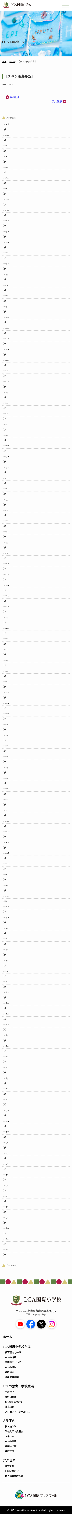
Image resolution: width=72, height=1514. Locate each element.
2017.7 (5, 1153)
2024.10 (6, 338)
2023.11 (6, 456)
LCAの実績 (10, 1441)
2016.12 (6, 1228)
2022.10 (6, 585)
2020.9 (6, 842)
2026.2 (6, 178)
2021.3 (5, 788)
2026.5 (6, 145)
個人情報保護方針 (14, 1476)
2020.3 (5, 885)
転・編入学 (10, 1426)
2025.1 (5, 306)
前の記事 (15, 97)
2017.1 (5, 1217)
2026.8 (6, 124)
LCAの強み (10, 1367)
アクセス (9, 1460)
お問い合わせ (12, 1471)
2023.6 (5, 510)
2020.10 (6, 831)
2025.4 (5, 285)
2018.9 (6, 1024)
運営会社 (9, 1466)
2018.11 (6, 1003)
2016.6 (6, 1239)
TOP (4, 61)
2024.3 (5, 413)
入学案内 (9, 1421)
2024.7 (5, 370)
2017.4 (5, 1185)
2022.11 (6, 574)
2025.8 (6, 242)
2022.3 (5, 660)
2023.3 (5, 542)
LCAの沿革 (10, 1357)
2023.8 (5, 488)
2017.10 (6, 1131)
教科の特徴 (10, 1397)
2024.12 (6, 317)
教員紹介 (9, 1406)
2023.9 (5, 478)
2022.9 (6, 595)
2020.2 (6, 896)
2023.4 (5, 531)
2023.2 (5, 553)
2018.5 (5, 1056)
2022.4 (5, 649)
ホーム (7, 1337)
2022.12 (6, 563)
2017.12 (6, 1110)
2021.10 (6, 713)
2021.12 (6, 692)
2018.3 (5, 1078)
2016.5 (5, 1249)
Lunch (12, 61)
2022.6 (6, 628)
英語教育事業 (12, 1377)
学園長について (13, 1362)
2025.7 (5, 252)
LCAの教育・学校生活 (18, 1386)
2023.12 (6, 445)
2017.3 (5, 1196)
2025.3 (5, 295)
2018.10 (6, 1014)
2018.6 (6, 1046)
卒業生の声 (10, 1446)
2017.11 (6, 1121)
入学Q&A (10, 1436)
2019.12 (6, 906)
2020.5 (6, 863)
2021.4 (5, 778)
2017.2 (5, 1206)
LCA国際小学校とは (17, 1347)
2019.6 (6, 938)
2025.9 (6, 231)
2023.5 (5, 520)
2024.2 (5, 424)
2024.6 (6, 381)
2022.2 (5, 671)
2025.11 (6, 210)
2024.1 (5, 435)
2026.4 (6, 156)
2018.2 (5, 1088)
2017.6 (5, 1164)
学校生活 (9, 1392)
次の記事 (57, 101)
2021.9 (5, 724)
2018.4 (5, 1067)
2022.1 (5, 681)
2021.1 (5, 810)
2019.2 (5, 971)
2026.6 (6, 135)
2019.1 (5, 981)
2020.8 (6, 853)
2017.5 (5, 1174)
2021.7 (5, 745)
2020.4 (6, 874)
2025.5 (5, 274)
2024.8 (6, 360)
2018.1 (5, 1099)
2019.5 (5, 949)
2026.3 (5, 167)
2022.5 (5, 638)
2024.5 (5, 392)
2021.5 (5, 767)
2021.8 (5, 735)
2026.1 (5, 188)
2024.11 (6, 328)
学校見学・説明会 (14, 1431)
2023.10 (6, 467)
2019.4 (5, 960)
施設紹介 (9, 1372)
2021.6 (5, 756)
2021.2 (5, 799)
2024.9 (6, 349)
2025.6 (6, 263)
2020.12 (6, 821)
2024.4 (5, 403)
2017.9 (5, 1142)
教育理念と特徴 (13, 1352)
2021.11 (6, 703)
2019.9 (6, 917)
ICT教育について (14, 1401)
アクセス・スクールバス (17, 1411)
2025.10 (6, 220)
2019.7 (5, 928)
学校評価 (9, 1451)
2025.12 (6, 199)
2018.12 (6, 992)
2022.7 (5, 617)
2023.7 (5, 499)
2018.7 (5, 1035)
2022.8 (6, 606)
